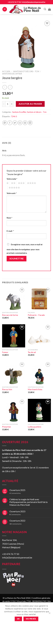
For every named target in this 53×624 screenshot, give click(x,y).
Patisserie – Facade (36, 315)
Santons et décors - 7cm (26, 71)
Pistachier (6, 427)
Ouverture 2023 (17, 511)
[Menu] (4, 9)
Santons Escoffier (12, 74)
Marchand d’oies (35, 389)
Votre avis (12, 193)
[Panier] (49, 9)
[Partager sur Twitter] (15, 122)
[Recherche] (45, 9)
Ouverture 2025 (17, 490)
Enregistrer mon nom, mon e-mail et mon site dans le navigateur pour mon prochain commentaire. (24, 248)
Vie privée (21, 601)
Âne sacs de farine (10, 315)
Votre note (12, 179)
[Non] (49, 614)
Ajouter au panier (30, 104)
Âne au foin (7, 389)
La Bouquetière (34, 427)
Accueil (6, 71)
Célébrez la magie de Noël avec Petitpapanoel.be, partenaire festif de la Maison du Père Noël (28, 502)
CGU (13, 601)
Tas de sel (32, 352)
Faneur (5, 352)
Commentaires (15, 493)
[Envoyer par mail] (20, 122)
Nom (9, 218)
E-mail (10, 231)
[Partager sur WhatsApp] (4, 122)
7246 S (14, 116)
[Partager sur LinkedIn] (30, 122)
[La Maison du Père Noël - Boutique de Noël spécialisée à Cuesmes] (25, 9)
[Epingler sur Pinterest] (25, 122)
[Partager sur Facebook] (9, 122)
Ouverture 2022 (17, 520)
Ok (18, 619)
